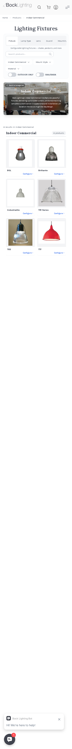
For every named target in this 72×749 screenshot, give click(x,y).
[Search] (39, 7)
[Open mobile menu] (67, 7)
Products (17, 17)
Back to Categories (16, 85)
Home (5, 17)
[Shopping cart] (48, 7)
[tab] (12, 40)
